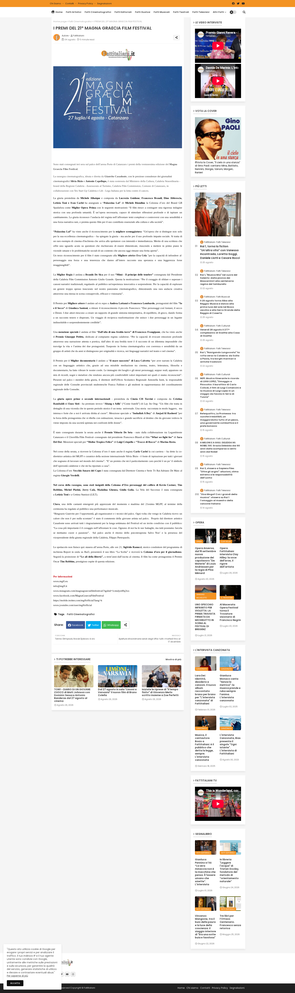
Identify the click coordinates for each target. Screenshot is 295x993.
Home (58, 12)
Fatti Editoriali (123, 12)
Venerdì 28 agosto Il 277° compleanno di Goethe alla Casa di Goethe (220, 332)
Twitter (95, 625)
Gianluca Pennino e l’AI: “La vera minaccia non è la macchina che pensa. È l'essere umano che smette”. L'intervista (205, 872)
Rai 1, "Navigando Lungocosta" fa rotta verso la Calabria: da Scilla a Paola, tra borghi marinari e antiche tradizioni (220, 357)
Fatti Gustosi (142, 12)
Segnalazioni (104, 3)
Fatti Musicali (162, 12)
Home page (60, 21)
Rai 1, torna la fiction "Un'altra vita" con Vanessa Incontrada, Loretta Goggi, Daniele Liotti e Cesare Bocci (220, 252)
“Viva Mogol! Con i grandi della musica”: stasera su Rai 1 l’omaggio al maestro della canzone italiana (218, 499)
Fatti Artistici (73, 12)
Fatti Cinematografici (98, 12)
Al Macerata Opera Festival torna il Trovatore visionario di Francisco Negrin (230, 612)
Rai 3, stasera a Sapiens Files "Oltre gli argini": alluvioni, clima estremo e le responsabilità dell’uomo (219, 473)
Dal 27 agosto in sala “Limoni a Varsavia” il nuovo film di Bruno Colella (117, 692)
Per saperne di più (17, 975)
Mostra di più (173, 659)
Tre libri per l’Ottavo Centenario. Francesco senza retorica (230, 922)
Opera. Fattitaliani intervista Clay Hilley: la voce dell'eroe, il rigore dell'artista (229, 557)
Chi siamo (56, 3)
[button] (244, 12)
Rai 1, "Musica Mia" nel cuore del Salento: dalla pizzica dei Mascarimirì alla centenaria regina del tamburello (218, 279)
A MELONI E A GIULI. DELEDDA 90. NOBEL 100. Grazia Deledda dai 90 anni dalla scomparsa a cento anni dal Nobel (220, 447)
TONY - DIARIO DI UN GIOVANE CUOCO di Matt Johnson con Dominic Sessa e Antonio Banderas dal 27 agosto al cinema (72, 695)
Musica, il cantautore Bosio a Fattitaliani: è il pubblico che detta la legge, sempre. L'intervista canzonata (204, 747)
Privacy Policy (86, 3)
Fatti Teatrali (181, 12)
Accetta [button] (15, 983)
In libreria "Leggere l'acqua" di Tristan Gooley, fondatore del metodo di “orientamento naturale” (229, 870)
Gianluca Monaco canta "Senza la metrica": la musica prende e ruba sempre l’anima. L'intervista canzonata (230, 688)
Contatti (69, 3)
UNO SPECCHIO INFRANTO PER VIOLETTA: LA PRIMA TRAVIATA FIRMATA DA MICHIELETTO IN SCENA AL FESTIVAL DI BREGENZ (205, 617)
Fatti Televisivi (200, 12)
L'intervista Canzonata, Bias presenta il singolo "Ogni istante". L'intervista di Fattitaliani (230, 744)
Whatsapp (113, 625)
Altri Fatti (218, 12)
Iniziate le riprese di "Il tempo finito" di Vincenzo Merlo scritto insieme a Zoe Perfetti (160, 692)
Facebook (77, 625)
